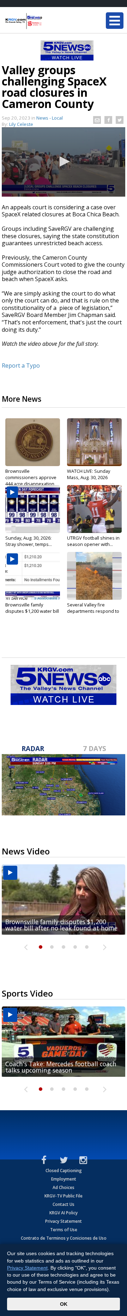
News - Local (49, 118)
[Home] (48, 21)
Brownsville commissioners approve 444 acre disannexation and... (30, 480)
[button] (63, 161)
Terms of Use (63, 1230)
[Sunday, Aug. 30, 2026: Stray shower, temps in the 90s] (32, 509)
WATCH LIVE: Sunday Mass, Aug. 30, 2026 (88, 474)
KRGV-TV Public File (63, 1196)
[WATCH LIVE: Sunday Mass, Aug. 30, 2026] (94, 442)
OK (63, 1304)
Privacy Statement (63, 1221)
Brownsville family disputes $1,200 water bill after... (32, 611)
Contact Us (63, 1204)
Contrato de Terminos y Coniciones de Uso (64, 1238)
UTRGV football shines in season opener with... (93, 541)
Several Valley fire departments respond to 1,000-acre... (93, 611)
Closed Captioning (64, 1171)
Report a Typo (21, 365)
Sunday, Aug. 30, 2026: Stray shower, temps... (28, 541)
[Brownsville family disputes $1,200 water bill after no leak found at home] (32, 576)
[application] (63, 162)
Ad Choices (63, 1187)
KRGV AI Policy (63, 1213)
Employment (63, 1179)
